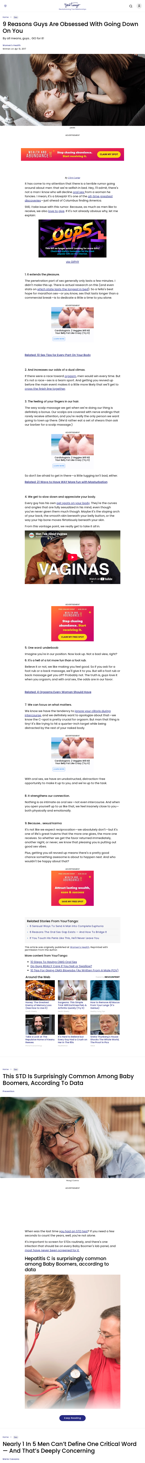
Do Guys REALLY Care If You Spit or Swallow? (61, 966)
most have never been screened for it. (52, 1250)
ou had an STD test (74, 1231)
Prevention (8, 1091)
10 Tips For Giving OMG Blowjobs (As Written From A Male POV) (74, 970)
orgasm (70, 376)
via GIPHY (72, 262)
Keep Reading (72, 1418)
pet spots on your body (73, 503)
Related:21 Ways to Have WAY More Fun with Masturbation (66, 482)
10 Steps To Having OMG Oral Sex (53, 962)
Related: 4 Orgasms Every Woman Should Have (58, 692)
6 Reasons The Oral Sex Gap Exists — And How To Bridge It (68, 932)
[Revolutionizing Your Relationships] (72, 5)
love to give (56, 211)
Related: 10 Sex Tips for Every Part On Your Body (58, 355)
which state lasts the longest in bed (62, 289)
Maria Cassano (11, 1459)
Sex (15, 17)
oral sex (79, 192)
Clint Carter (74, 177)
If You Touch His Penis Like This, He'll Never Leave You (64, 938)
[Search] (130, 6)
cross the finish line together (45, 389)
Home (6, 17)
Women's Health (12, 45)
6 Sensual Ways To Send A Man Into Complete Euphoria (67, 926)
